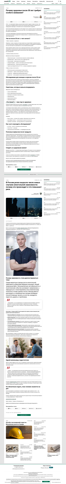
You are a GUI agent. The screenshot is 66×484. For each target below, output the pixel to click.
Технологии (35, 426)
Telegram (37, 21)
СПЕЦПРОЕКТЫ (46, 31)
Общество (45, 11)
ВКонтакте (31, 408)
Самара (45, 16)
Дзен (24, 21)
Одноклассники (39, 408)
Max (12, 21)
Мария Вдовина (36, 16)
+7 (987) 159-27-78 (18, 467)
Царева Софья (36, 193)
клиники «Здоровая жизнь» (22, 227)
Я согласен (46, 481)
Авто (44, 21)
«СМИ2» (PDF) (58, 479)
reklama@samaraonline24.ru (18, 468)
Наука (44, 26)
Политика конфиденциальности (56, 482)
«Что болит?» (10, 102)
